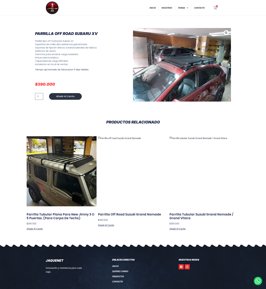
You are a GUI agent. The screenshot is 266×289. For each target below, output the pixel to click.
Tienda (181, 7)
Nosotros (167, 7)
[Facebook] (181, 266)
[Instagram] (187, 266)
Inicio (152, 7)
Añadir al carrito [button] (35, 229)
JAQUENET (54, 261)
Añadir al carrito (65, 96)
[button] (226, 32)
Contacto (199, 7)
